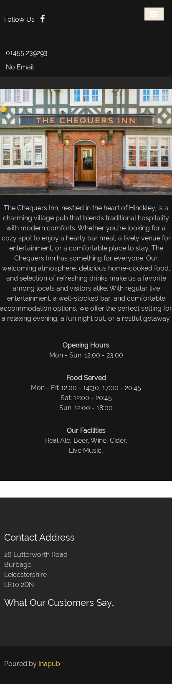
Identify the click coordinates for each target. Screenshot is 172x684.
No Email (20, 67)
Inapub (49, 664)
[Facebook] (42, 19)
